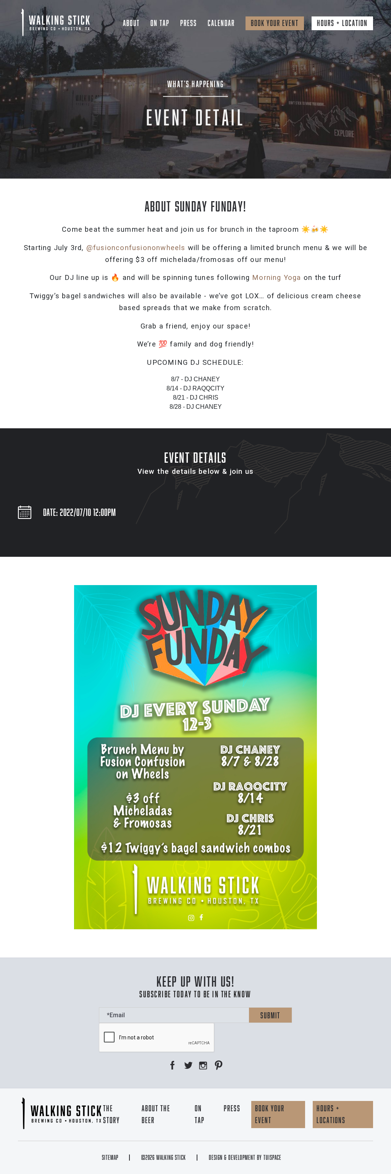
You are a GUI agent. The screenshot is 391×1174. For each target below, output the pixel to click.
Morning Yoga (276, 277)
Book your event (275, 23)
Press (188, 23)
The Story (111, 1114)
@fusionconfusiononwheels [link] (136, 248)
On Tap (160, 23)
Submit (270, 1015)
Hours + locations (331, 1114)
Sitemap (110, 1157)
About (131, 23)
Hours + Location (342, 23)
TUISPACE (272, 1157)
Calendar (221, 23)
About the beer (156, 1114)
